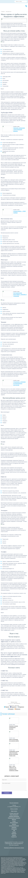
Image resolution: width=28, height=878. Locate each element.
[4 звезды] (11, 703)
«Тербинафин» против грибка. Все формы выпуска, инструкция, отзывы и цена (14, 753)
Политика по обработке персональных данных (14, 847)
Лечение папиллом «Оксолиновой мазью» (19, 129)
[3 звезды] (10, 703)
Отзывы (14, 821)
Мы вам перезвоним (14, 802)
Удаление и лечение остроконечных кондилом (19, 383)
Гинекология (14, 836)
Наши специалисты (14, 814)
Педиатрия (14, 833)
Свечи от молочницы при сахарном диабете (14, 740)
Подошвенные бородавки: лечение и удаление (20, 294)
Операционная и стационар (14, 817)
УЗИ (14, 830)
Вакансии (14, 819)
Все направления (14, 822)
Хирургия (14, 835)
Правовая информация (14, 816)
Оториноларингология (14, 825)
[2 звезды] (9, 703)
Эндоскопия (14, 828)
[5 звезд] (12, 703)
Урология (14, 824)
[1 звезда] (8, 703)
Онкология (14, 827)
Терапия (14, 832)
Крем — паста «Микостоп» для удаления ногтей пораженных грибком (13, 768)
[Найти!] (25, 1)
